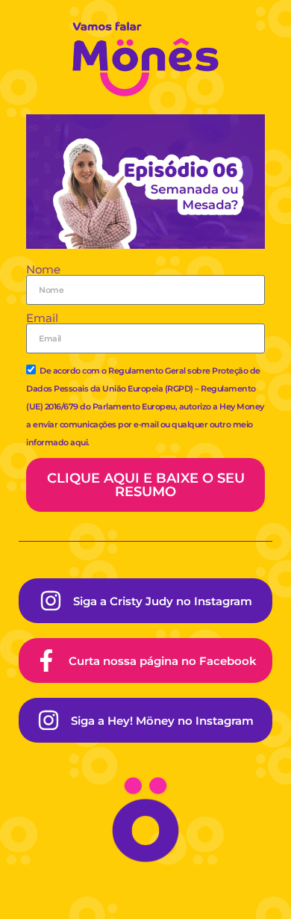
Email (42, 318)
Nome (43, 269)
